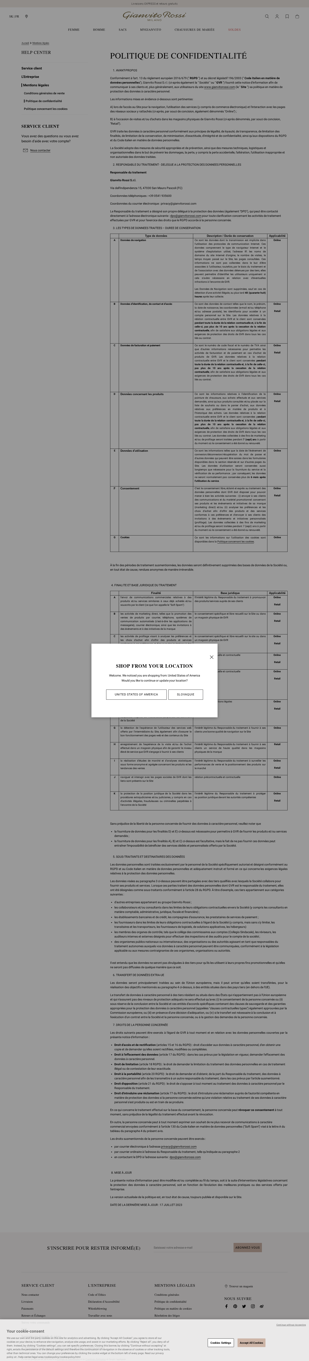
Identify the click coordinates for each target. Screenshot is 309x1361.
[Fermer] (212, 657)
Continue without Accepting (291, 1325)
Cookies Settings (220, 1342)
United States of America (136, 694)
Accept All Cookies (251, 1342)
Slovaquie (185, 694)
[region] (154, 1340)
